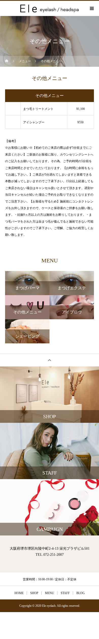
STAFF (65, 593)
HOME (19, 593)
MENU (49, 593)
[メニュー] (91, 8)
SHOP (34, 593)
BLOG (80, 593)
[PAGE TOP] (49, 360)
